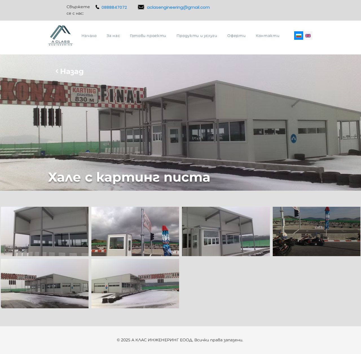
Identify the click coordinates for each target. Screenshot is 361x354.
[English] (307, 35)
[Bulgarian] (298, 35)
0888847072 (114, 7)
